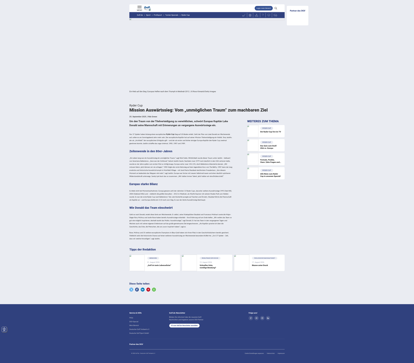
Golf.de (140, 15)
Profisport (158, 15)
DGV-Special (133, 322)
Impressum (281, 353)
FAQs (131, 318)
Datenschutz (271, 353)
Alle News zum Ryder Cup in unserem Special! (270, 175)
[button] (131, 290)
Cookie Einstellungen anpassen (254, 353)
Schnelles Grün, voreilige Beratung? (208, 266)
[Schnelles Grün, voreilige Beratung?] (189, 263)
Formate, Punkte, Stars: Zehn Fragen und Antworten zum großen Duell (270, 161)
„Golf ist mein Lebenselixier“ (159, 265)
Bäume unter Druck (260, 265)
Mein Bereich (134, 325)
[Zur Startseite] (139, 7)
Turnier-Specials (171, 15)
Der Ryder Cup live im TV (270, 132)
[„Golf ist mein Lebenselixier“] (137, 263)
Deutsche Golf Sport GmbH (139, 333)
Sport (148, 15)
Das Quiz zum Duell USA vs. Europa (268, 147)
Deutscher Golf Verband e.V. (139, 329)
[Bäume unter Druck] (241, 263)
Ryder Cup (185, 15)
